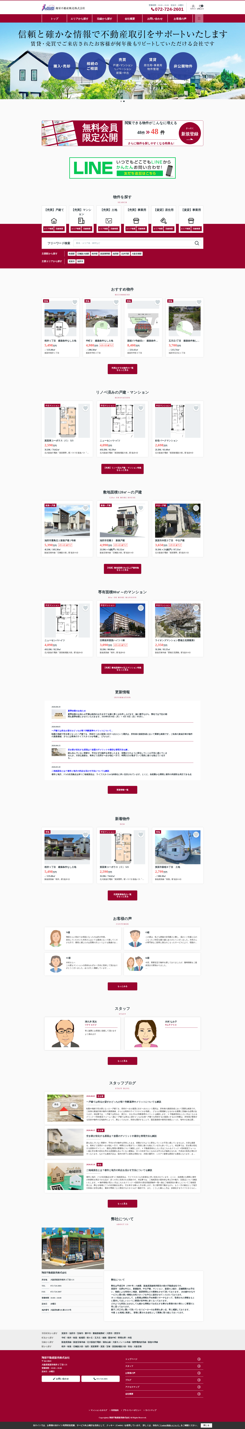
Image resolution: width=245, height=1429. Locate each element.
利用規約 (115, 1410)
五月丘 (98, 1338)
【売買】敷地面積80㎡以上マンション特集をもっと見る (122, 669)
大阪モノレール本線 (122, 1342)
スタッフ (129, 1366)
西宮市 (117, 1333)
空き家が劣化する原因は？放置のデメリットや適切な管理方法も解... (98, 750)
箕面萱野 (95, 1346)
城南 (104, 1338)
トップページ (131, 1359)
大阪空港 (138, 1346)
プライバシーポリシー (132, 1410)
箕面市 (72, 261)
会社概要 (130, 18)
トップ (54, 18)
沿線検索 (59, 229)
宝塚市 (80, 1333)
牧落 (75, 1338)
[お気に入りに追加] (75, 302)
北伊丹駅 (125, 254)
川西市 (109, 1333)
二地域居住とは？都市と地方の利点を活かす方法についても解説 (80, 771)
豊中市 (88, 1333)
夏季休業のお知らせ (77, 711)
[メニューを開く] (199, 18)
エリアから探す (79, 18)
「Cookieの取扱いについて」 (170, 1425)
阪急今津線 (153, 1342)
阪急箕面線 (67, 1342)
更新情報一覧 (122, 790)
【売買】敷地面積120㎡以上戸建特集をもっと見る (122, 569)
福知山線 (107, 1342)
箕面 (102, 1346)
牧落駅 (72, 254)
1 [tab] (121, 101)
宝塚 (108, 1346)
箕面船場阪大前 (119, 1346)
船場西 (82, 1338)
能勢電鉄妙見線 (139, 1342)
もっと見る (122, 1061)
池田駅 (116, 254)
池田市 (80, 261)
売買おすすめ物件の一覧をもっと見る (122, 369)
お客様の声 (180, 18)
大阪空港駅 (137, 254)
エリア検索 (48, 229)
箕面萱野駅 (105, 254)
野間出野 (122, 1338)
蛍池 (130, 1346)
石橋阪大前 (78, 1346)
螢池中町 (112, 1338)
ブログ (128, 1380)
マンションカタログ (99, 1410)
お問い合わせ (155, 18)
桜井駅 (95, 254)
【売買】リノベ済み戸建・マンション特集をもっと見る (122, 469)
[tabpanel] (122, 61)
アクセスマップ (132, 1387)
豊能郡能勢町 (99, 1333)
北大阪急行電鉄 (94, 1342)
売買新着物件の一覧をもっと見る (122, 895)
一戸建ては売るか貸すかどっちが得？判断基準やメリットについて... (82, 731)
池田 (87, 1346)
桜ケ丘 (90, 1338)
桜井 (69, 1338)
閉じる (206, 1425)
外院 (130, 1338)
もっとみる (122, 986)
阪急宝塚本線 (79, 1342)
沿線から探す (104, 18)
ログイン (193, 9)
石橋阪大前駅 (83, 254)
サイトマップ (150, 1410)
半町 (64, 1338)
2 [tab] (124, 101)
